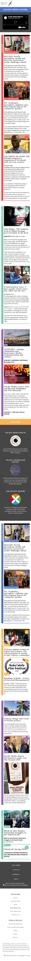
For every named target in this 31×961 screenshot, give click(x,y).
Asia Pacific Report (15, 491)
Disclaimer (16, 865)
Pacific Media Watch (15, 433)
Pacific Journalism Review (15, 461)
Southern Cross (15, 914)
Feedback (16, 874)
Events (15, 904)
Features (15, 897)
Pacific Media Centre (15, 908)
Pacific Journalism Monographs (15, 927)
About (16, 879)
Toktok (15, 930)
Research (15, 937)
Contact (16, 870)
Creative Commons (22, 885)
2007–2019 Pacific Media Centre (14, 883)
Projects (15, 934)
